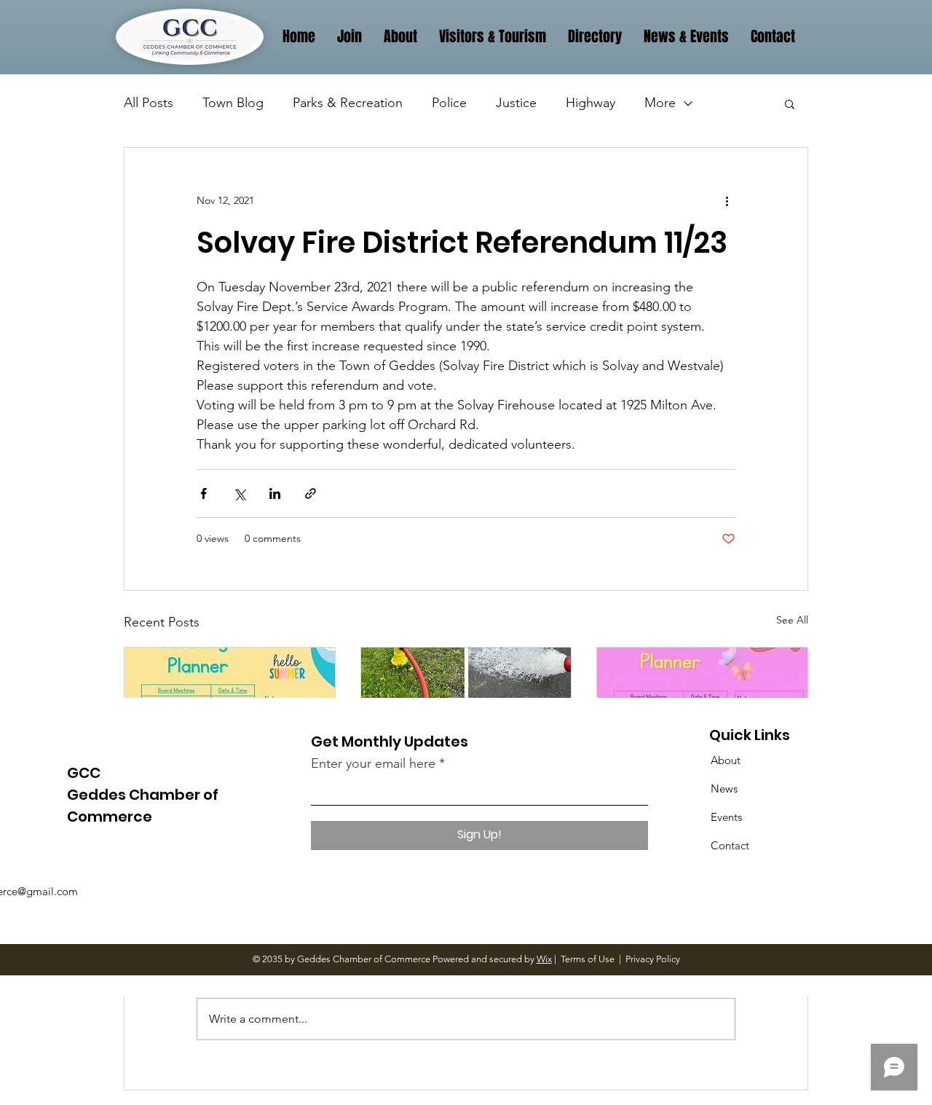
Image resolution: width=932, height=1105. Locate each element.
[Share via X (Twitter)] (239, 493)
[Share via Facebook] (203, 493)
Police (449, 103)
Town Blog (233, 103)
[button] (790, 103)
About (726, 760)
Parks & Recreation (348, 103)
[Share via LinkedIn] (275, 493)
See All (792, 619)
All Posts (148, 103)
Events (726, 817)
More (660, 103)
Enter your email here (373, 763)
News (724, 788)
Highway (590, 103)
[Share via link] (310, 493)
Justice (516, 103)
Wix (544, 958)
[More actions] (726, 200)
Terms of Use (588, 958)
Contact (730, 845)
